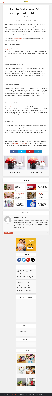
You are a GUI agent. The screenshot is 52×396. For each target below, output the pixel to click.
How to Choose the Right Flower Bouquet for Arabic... (19, 204)
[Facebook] (19, 260)
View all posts (8, 232)
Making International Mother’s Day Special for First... (19, 188)
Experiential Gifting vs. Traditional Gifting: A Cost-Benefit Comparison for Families (25, 272)
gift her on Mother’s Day (19, 143)
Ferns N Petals (13, 394)
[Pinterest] (28, 260)
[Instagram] (33, 260)
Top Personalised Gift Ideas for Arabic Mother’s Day (42, 204)
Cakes (16, 193)
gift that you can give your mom (17, 107)
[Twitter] (24, 260)
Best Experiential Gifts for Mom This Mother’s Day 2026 (42, 188)
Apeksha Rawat (28, 20)
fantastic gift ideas (17, 38)
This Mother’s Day (9, 50)
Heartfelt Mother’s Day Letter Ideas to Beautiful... (42, 196)
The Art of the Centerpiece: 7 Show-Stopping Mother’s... (18, 196)
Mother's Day (17, 185)
